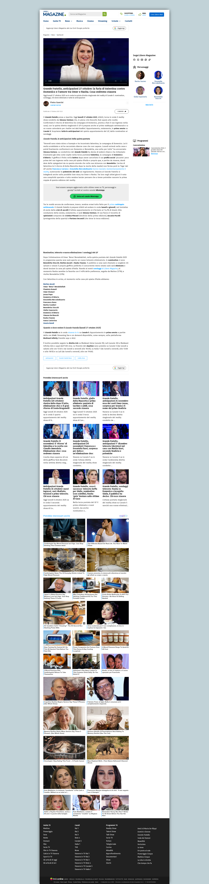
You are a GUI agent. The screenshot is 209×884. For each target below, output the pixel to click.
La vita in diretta (144, 860)
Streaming (102, 21)
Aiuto (96, 882)
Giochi (108, 863)
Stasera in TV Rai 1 (82, 854)
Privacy (70, 882)
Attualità (109, 850)
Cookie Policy (77, 882)
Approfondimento (113, 854)
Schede (115, 21)
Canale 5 (78, 841)
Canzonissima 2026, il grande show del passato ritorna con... (158, 149)
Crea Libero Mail (157, 15)
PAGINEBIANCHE (110, 879)
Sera (45, 835)
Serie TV (46, 847)
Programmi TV (112, 825)
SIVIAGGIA (131, 879)
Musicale (154, 154)
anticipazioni (49, 358)
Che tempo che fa (145, 863)
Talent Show (111, 831)
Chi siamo (56, 882)
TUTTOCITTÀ (119, 879)
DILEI (125, 879)
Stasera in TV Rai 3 (82, 860)
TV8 (76, 847)
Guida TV (57, 21)
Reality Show (111, 828)
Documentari (111, 857)
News (67, 21)
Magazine (46, 35)
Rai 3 (77, 835)
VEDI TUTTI (149, 105)
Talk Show (110, 835)
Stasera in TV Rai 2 (82, 857)
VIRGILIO (72, 879)
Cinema (90, 21)
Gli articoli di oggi (50, 860)
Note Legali (63, 882)
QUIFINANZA (139, 879)
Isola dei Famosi (144, 838)
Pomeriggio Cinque (145, 854)
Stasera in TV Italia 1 (83, 869)
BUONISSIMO (147, 879)
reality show (81, 358)
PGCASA (101, 879)
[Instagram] (138, 59)
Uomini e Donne (144, 832)
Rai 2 (77, 831)
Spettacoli (60, 35)
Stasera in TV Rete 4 (83, 863)
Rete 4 (77, 838)
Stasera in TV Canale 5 (83, 866)
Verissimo (141, 844)
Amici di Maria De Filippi (147, 829)
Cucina (108, 847)
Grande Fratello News (65, 358)
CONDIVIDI (120, 111)
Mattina (46, 828)
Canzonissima (139, 145)
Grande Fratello (144, 835)
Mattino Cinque (144, 857)
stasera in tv (73, 332)
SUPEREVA (155, 879)
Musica (80, 21)
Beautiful (141, 841)
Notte (45, 838)
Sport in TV (47, 857)
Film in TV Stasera (50, 850)
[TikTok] (149, 59)
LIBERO (45, 11)
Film (44, 844)
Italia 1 (77, 844)
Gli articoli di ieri (49, 863)
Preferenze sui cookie (88, 882)
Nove (77, 850)
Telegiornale (111, 844)
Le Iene (140, 847)
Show (108, 860)
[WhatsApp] (145, 59)
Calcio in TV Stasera (51, 854)
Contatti (128, 21)
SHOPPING (129, 14)
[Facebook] (134, 59)
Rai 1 (76, 828)
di (105, 268)
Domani (46, 841)
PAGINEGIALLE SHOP (91, 879)
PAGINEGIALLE (79, 879)
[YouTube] (142, 59)
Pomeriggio (47, 831)
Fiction (108, 841)
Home (46, 21)
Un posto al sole (144, 851)
